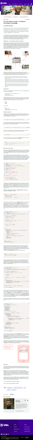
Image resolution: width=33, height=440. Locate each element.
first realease (25, 90)
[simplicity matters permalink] (3, 111)
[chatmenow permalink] (3, 88)
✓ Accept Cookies (27, 437)
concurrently (21, 130)
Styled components (7, 109)
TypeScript (9, 206)
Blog (9, 4)
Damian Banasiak (9, 25)
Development (15, 16)
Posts (15, 424)
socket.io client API (7, 108)
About (25, 4)
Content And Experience (18, 387)
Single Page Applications (24, 16)
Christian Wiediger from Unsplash (14, 383)
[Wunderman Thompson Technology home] (3, 3)
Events (20, 4)
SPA (24, 387)
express (6, 102)
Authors (15, 431)
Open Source (15, 4)
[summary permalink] (3, 364)
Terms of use (27, 426)
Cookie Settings (22, 437)
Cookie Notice (27, 431)
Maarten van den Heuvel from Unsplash (13, 381)
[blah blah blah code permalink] (3, 148)
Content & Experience (7, 16)
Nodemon (17, 123)
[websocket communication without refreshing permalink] (3, 41)
